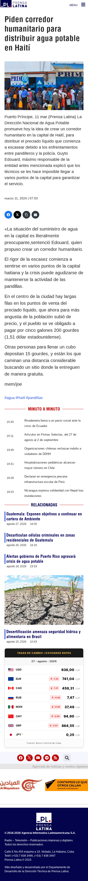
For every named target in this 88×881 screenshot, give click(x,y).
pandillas (35, 398)
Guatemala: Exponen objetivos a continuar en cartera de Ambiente (44, 516)
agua (11, 398)
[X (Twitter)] (17, 215)
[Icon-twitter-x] (29, 757)
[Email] (35, 215)
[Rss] (55, 757)
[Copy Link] (26, 215)
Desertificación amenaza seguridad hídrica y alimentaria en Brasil (43, 634)
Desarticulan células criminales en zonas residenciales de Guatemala (40, 538)
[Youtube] (38, 757)
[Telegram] (46, 757)
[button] (67, 757)
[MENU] (83, 4)
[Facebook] (8, 215)
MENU (73, 5)
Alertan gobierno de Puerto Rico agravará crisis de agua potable (41, 559)
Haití (21, 398)
